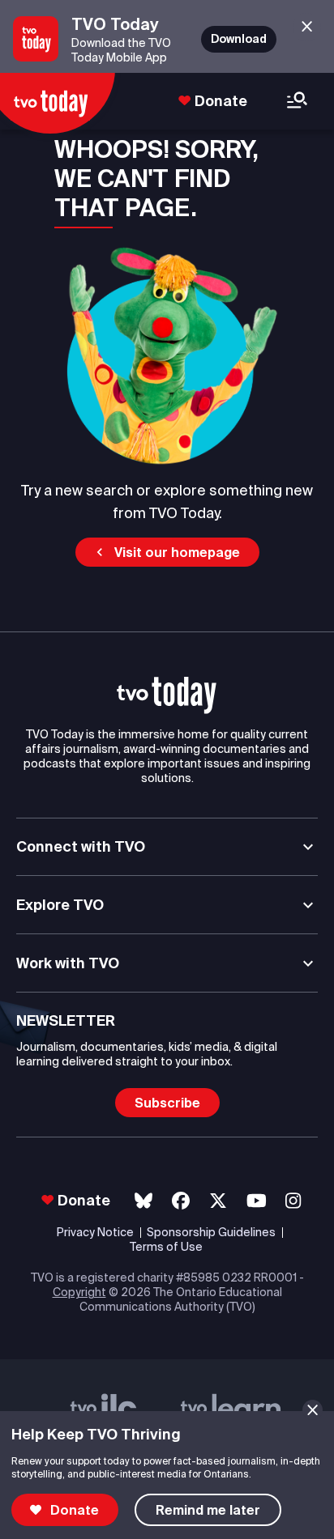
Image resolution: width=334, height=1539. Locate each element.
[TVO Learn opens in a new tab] (231, 1409)
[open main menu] (297, 102)
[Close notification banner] (312, 1410)
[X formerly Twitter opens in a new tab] (218, 1201)
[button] (167, 552)
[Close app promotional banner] (307, 27)
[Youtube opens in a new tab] (256, 1201)
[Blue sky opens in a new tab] (143, 1201)
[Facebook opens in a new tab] (180, 1201)
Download (239, 38)
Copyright (79, 1292)
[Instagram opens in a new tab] (293, 1201)
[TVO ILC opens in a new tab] (103, 1409)
